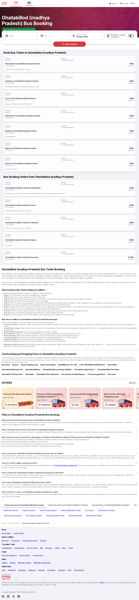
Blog (64, 548)
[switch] (131, 36)
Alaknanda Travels (33, 87)
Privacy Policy (25, 555)
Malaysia (32, 570)
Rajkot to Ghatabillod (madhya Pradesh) (20, 148)
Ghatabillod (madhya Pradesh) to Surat (20, 205)
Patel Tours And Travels (23, 193)
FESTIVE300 (12, 405)
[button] (20, 35)
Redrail (12, 563)
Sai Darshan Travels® (12, 87)
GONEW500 (45, 405)
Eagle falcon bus (10, 193)
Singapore (22, 570)
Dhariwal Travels (10, 69)
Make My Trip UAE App (42, 563)
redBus (4, 563)
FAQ (41, 548)
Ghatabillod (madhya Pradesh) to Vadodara (21, 222)
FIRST (77, 405)
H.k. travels (46, 193)
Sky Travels (23, 87)
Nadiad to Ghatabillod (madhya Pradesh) (21, 131)
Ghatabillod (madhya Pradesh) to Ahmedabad (22, 188)
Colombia (61, 570)
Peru (69, 570)
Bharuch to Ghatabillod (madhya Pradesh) (21, 163)
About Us (5, 541)
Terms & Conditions (9, 555)
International (79, 570)
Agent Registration (30, 541)
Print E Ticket (32, 548)
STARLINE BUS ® (10, 136)
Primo (70, 548)
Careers (43, 541)
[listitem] (5, 390)
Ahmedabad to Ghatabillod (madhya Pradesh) (22, 64)
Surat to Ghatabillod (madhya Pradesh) (20, 98)
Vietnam (41, 570)
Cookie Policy (38, 555)
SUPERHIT (112, 405)
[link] (18, 398)
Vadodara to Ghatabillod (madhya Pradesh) (21, 81)
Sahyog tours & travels (23, 69)
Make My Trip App (24, 563)
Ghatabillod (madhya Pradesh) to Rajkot (20, 240)
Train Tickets (19, 533)
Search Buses (71, 44)
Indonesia (12, 570)
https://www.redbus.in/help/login (65, 465)
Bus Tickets (6, 533)
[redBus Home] (4, 3)
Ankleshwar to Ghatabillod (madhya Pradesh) (22, 116)
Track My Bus (7, 548)
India (3, 570)
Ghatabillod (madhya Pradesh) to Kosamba (21, 257)
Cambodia (51, 570)
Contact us (15, 541)
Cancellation (19, 548)
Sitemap (49, 548)
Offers (57, 548)
